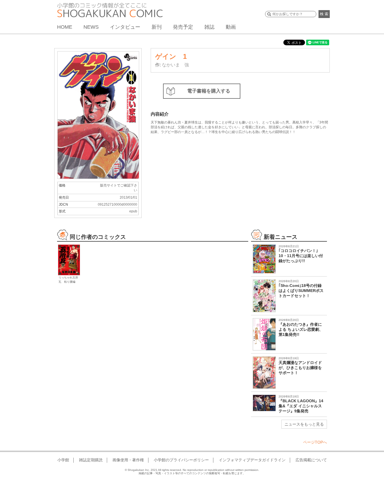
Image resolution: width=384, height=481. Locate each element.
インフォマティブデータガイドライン (252, 460)
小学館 (63, 460)
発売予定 (183, 27)
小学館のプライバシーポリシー (181, 460)
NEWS (91, 27)
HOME (64, 27)
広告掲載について (311, 460)
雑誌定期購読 (91, 460)
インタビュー (125, 27)
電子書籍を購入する (208, 91)
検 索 (324, 14)
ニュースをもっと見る (304, 424)
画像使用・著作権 (128, 460)
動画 (231, 27)
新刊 (157, 27)
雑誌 (209, 27)
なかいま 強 (175, 64)
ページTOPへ (315, 442)
